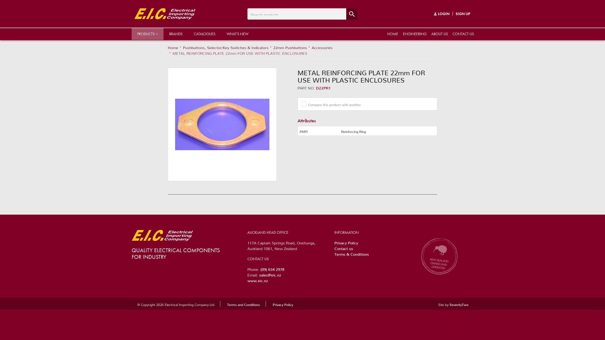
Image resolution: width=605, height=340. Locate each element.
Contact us (463, 33)
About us (439, 33)
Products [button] (146, 33)
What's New (237, 33)
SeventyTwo (458, 304)
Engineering (415, 33)
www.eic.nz (257, 279)
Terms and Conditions (243, 304)
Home (392, 33)
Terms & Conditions (351, 253)
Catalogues (204, 33)
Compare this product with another (334, 104)
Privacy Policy (346, 242)
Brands (175, 33)
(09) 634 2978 (272, 268)
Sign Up (463, 13)
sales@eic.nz (270, 274)
